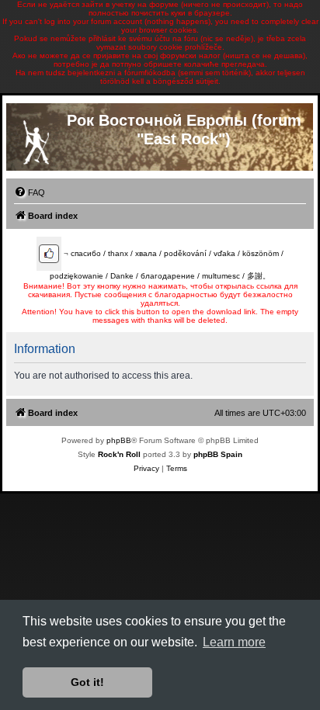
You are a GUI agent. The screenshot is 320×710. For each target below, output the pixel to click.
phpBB (118, 440)
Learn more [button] (234, 642)
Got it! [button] (87, 682)
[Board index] (35, 139)
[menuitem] (29, 192)
